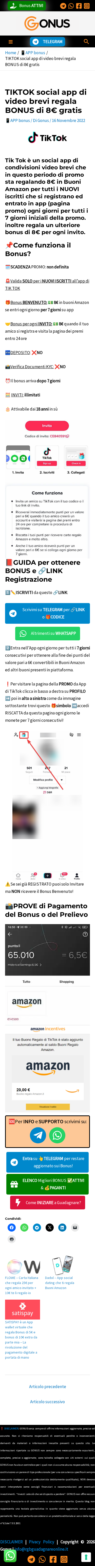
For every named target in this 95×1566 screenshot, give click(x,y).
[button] (86, 42)
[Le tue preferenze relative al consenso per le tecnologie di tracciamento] (86, 1557)
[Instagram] (87, 6)
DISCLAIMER (11, 1428)
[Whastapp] (71, 6)
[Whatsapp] (42, 1559)
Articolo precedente (47, 1386)
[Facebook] (79, 6)
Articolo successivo (47, 1401)
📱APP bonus (17, 120)
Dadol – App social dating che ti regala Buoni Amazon (59, 1282)
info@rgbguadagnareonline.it (41, 1549)
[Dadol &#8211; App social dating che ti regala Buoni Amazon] (62, 1265)
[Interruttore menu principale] (10, 41)
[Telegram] (63, 6)
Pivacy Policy (42, 1542)
